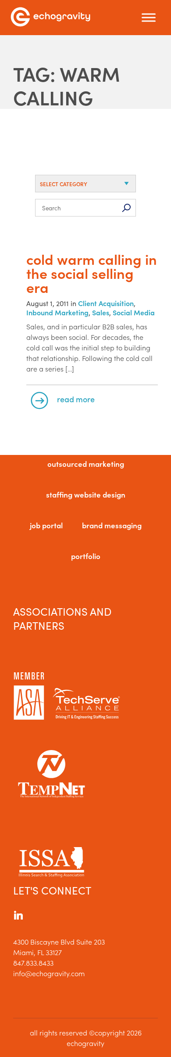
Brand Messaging (112, 525)
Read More (76, 398)
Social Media (134, 312)
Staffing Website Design (85, 494)
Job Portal (46, 525)
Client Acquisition (106, 303)
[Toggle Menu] (149, 18)
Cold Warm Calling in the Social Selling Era (91, 273)
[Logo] (50, 17)
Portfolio (85, 556)
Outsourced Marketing (85, 463)
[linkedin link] (18, 916)
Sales (100, 312)
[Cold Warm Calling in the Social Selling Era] (85, 247)
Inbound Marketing (57, 312)
